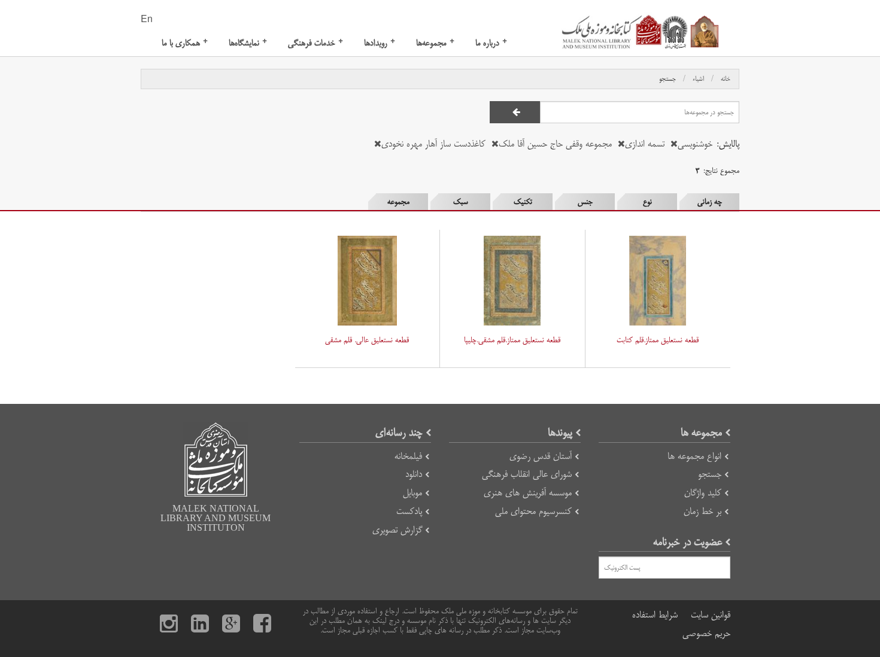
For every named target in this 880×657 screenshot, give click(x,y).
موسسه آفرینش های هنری (528, 493)
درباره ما (491, 42)
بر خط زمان (702, 511)
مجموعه (398, 201)
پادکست (409, 511)
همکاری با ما (185, 42)
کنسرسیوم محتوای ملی (533, 511)
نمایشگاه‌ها (248, 42)
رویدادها (379, 42)
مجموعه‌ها (435, 42)
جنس (585, 201)
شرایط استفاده (655, 615)
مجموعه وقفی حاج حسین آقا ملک (555, 144)
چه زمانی (709, 201)
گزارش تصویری (397, 530)
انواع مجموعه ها (694, 456)
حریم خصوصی (706, 633)
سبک (460, 201)
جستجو (667, 79)
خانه (725, 79)
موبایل (412, 493)
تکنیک (523, 201)
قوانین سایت (710, 615)
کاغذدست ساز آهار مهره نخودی (433, 144)
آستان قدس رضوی (540, 456)
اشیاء (698, 79)
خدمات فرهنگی (315, 42)
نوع (647, 201)
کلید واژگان (702, 493)
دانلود (413, 474)
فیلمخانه (408, 456)
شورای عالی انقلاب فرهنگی (527, 474)
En (147, 19)
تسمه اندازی (644, 144)
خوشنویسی (695, 144)
